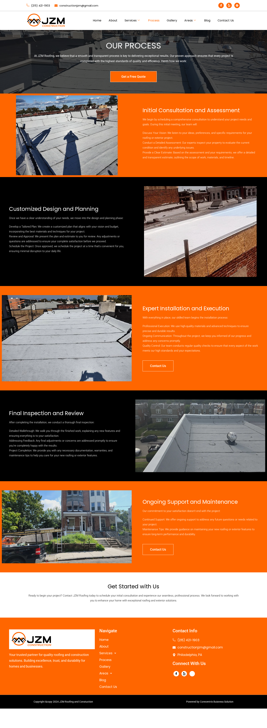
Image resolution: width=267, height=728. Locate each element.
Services (131, 20)
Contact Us (226, 20)
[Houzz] (237, 5)
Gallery (172, 20)
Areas (188, 20)
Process (153, 20)
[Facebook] (221, 5)
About (113, 20)
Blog (207, 20)
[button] (134, 653)
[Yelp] (229, 5)
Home (97, 20)
